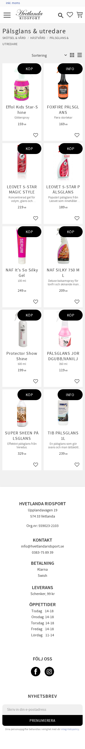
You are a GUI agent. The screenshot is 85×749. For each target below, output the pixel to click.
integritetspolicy (70, 729)
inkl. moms (13, 3)
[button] (8, 15)
